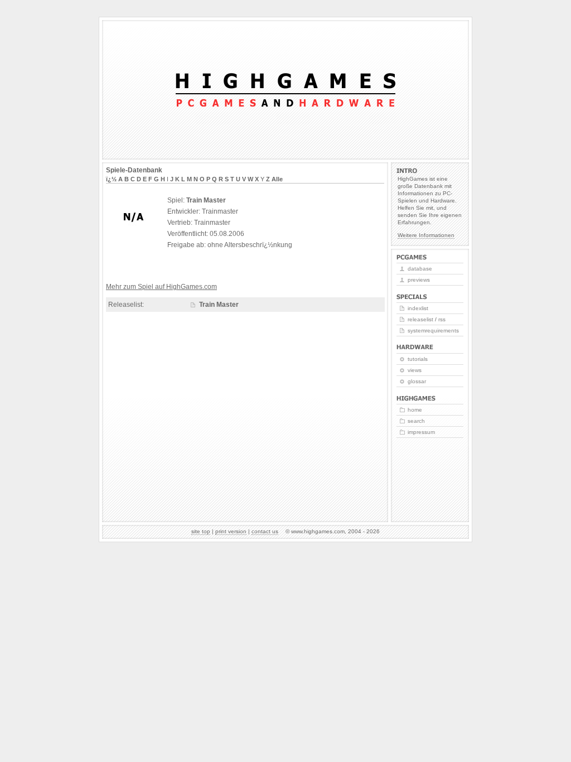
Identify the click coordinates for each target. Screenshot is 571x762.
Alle (277, 179)
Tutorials (418, 359)
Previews (419, 280)
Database (420, 269)
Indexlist (418, 308)
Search (416, 421)
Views (415, 370)
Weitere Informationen (426, 235)
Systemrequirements (433, 330)
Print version (230, 531)
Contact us (264, 531)
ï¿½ (111, 179)
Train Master (219, 304)
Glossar (417, 381)
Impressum (421, 432)
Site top (200, 531)
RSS (442, 319)
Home (415, 410)
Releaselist (420, 319)
